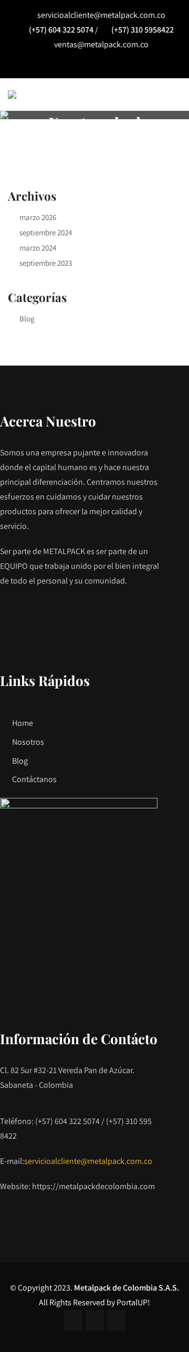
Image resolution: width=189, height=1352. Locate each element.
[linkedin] (94, 65)
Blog (27, 319)
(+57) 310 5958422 (142, 29)
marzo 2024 (37, 248)
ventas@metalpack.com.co (101, 44)
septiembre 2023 (45, 263)
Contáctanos (34, 779)
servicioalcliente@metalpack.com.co (101, 14)
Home (22, 723)
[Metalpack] (12, 94)
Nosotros (28, 741)
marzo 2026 (37, 217)
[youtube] (119, 65)
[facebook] (70, 65)
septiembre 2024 (45, 232)
